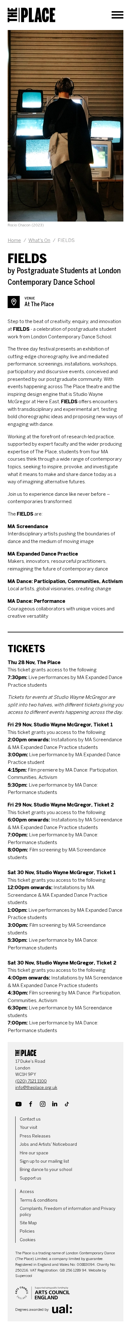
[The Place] (31, 15)
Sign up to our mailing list (44, 1161)
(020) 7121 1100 (31, 1081)
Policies (27, 1231)
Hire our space (34, 1153)
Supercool (23, 1275)
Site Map (28, 1222)
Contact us (30, 1119)
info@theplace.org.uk (36, 1087)
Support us (30, 1178)
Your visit (28, 1127)
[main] (65, 532)
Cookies (28, 1239)
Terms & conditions (39, 1200)
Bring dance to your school (46, 1169)
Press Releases (35, 1136)
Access (27, 1191)
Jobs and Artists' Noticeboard (48, 1144)
